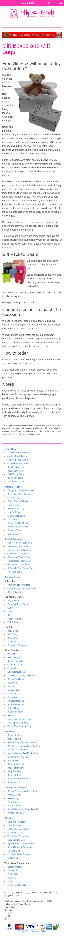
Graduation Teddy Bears (19, 564)
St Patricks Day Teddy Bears (20, 568)
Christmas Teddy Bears (18, 553)
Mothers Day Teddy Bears (19, 549)
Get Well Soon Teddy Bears (20, 542)
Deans (10, 611)
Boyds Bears (13, 600)
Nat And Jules (14, 689)
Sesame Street (14, 805)
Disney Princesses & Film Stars (22, 791)
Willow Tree (12, 622)
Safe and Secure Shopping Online (32, 931)
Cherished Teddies (16, 664)
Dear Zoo (11, 641)
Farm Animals (14, 504)
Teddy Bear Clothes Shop (19, 718)
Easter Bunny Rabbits (17, 501)
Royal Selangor (14, 711)
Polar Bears (12, 519)
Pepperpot (12, 697)
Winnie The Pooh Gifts (18, 749)
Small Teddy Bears (16, 466)
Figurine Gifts (13, 850)
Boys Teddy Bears (16, 470)
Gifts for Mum (13, 857)
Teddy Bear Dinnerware (18, 836)
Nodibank (11, 693)
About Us (11, 877)
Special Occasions (13, 539)
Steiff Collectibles (15, 592)
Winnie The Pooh (15, 812)
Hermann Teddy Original (19, 584)
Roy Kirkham (13, 708)
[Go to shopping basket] (61, 3)
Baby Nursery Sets (16, 763)
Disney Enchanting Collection (21, 675)
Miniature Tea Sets (16, 839)
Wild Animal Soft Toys (17, 526)
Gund (10, 607)
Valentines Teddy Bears (18, 546)
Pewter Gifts (13, 760)
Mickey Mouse (14, 794)
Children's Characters (15, 787)
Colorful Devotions (16, 671)
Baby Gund (12, 630)
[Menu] (3, 3)
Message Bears (14, 571)
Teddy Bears (10, 448)
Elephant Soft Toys (16, 508)
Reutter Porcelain (15, 704)
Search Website (14, 866)
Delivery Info (13, 870)
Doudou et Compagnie (18, 645)
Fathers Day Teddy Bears (19, 560)
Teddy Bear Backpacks (18, 828)
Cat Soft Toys (13, 497)
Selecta (10, 715)
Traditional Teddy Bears (18, 452)
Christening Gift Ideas (17, 756)
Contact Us (12, 874)
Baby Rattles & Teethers (18, 778)
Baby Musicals (14, 738)
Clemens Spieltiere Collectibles (21, 588)
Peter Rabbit (13, 801)
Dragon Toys (13, 533)
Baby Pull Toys (14, 774)
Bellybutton (12, 637)
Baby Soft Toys (14, 734)
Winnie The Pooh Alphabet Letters (23, 745)
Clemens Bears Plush (17, 604)
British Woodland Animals (19, 493)
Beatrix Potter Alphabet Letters (21, 742)
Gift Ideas (9, 818)
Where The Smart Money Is (20, 726)
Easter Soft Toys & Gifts (18, 557)
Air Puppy (12, 653)
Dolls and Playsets (16, 821)
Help (9, 881)
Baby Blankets (14, 771)
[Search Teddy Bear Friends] (49, 3)
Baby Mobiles (13, 782)
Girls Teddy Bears (15, 474)
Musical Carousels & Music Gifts (22, 753)
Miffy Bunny (12, 798)
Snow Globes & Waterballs (19, 846)
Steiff (9, 614)
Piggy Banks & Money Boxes (20, 843)
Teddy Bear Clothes (16, 481)
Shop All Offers (28, 3)
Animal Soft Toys (13, 486)
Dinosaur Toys (14, 530)
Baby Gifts (9, 731)
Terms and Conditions (17, 884)
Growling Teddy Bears (17, 459)
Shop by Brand (12, 576)
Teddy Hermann (15, 618)
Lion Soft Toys (14, 511)
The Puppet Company (17, 722)
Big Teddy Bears (15, 477)
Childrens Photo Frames (18, 854)
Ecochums (12, 682)
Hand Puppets (14, 825)
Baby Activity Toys (15, 767)
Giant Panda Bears (16, 515)
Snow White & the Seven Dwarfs (22, 809)
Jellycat (10, 686)
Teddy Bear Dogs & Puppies (20, 490)
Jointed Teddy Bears (17, 456)
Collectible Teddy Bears (18, 463)
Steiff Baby (12, 634)
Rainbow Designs (15, 700)
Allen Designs (13, 657)
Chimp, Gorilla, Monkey (18, 522)
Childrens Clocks (15, 832)
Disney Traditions (15, 679)
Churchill (11, 668)
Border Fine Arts (15, 660)
